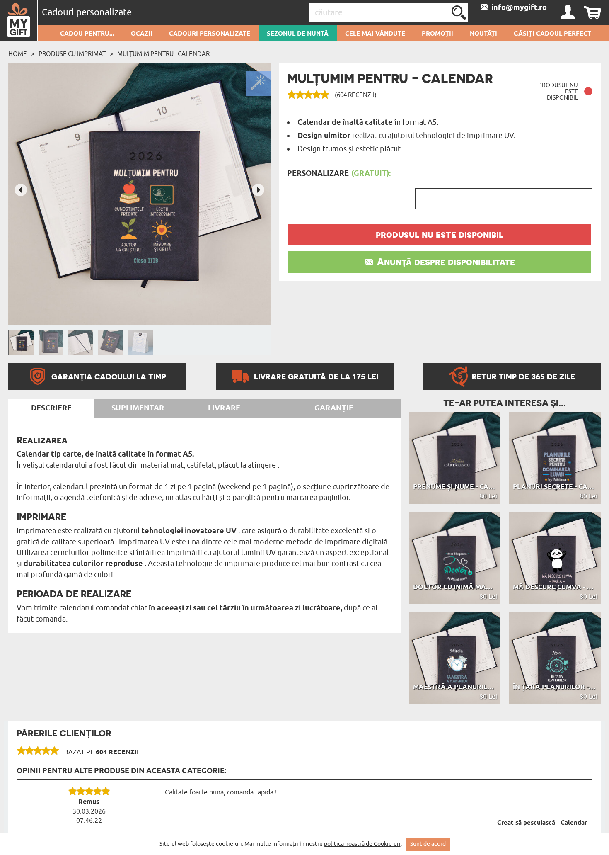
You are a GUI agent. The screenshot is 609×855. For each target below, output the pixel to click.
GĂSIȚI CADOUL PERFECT (552, 34)
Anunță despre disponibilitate (446, 261)
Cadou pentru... (87, 34)
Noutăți (483, 34)
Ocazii (141, 34)
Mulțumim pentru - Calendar (163, 54)
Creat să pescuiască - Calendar (542, 823)
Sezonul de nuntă (298, 34)
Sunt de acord (428, 844)
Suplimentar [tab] (137, 408)
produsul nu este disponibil (439, 234)
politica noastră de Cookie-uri (362, 844)
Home (17, 54)
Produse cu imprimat (72, 54)
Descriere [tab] (51, 408)
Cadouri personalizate (209, 34)
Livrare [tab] (224, 408)
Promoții (437, 34)
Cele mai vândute (375, 34)
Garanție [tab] (333, 408)
